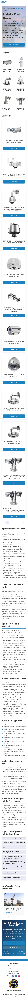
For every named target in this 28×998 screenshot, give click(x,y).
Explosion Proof (11, 8)
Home (4, 8)
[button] (2, 903)
